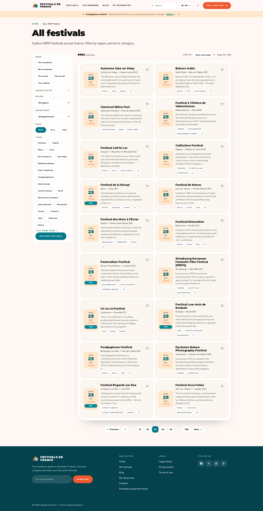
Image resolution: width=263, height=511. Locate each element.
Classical (53, 218)
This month (59, 76)
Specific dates (43, 91)
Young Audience (46, 177)
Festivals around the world (133, 488)
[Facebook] (201, 464)
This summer (44, 83)
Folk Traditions (45, 170)
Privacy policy (166, 467)
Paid (64, 130)
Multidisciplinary (46, 163)
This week (43, 76)
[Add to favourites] (147, 70)
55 (171, 429)
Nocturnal (62, 204)
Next (196, 429)
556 (187, 429)
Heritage (62, 157)
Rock (60, 191)
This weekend (90, 5)
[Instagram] (216, 464)
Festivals (72, 5)
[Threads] (224, 464)
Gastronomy (44, 184)
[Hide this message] (179, 14)
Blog (106, 5)
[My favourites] (198, 5)
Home (35, 24)
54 (163, 429)
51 (140, 429)
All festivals (125, 467)
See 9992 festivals (50, 236)
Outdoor (42, 143)
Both (41, 130)
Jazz (40, 218)
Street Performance (48, 198)
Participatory (45, 157)
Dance (41, 225)
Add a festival (215, 5)
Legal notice (165, 461)
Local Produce (45, 191)
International (44, 204)
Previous (114, 429)
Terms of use (166, 472)
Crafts (41, 211)
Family (56, 143)
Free (52, 130)
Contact (123, 483)
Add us (169, 14)
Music (40, 150)
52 (147, 429)
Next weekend (45, 69)
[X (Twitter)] (209, 464)
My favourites (122, 5)
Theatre (55, 211)
